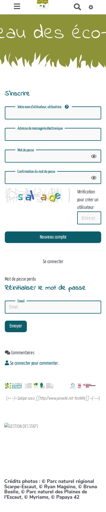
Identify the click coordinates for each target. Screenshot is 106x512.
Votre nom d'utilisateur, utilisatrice (40, 107)
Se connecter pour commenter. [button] (34, 363)
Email (21, 301)
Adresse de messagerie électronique (40, 128)
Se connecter (53, 262)
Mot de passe (26, 150)
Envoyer (16, 326)
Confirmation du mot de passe (36, 172)
